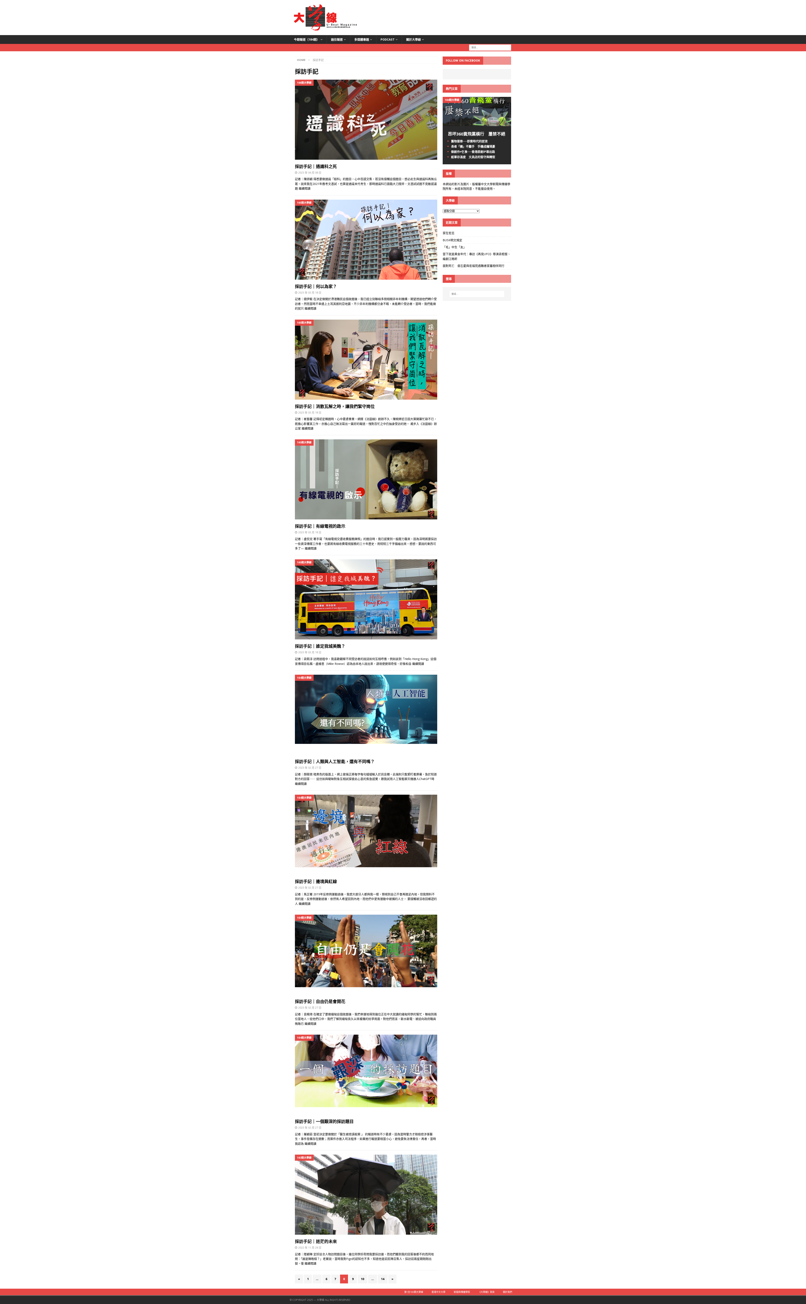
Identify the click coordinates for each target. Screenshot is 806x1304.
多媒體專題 (361, 39)
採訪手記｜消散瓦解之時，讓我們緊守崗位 (335, 406)
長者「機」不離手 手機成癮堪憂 (473, 146)
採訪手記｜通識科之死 (316, 166)
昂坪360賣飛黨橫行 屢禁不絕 (476, 134)
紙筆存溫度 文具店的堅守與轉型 (473, 157)
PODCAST (388, 39)
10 (362, 1279)
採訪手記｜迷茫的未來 (316, 1241)
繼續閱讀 (304, 188)
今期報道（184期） (306, 39)
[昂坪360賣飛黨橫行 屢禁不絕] (477, 123)
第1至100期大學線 (413, 1291)
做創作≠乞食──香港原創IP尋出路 (473, 152)
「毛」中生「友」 (454, 247)
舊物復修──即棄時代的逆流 (469, 141)
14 (382, 1279)
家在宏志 (448, 233)
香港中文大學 (438, 1291)
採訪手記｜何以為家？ (316, 286)
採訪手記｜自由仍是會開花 (320, 1001)
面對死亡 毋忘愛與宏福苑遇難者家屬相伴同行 (474, 266)
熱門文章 (452, 89)
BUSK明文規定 (452, 240)
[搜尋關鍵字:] (490, 47)
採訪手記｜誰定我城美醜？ (320, 646)
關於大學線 (413, 39)
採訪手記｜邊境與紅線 (316, 881)
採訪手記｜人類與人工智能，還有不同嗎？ (335, 761)
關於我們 (507, 1291)
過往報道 (337, 39)
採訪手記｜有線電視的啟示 (320, 526)
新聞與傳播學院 (462, 1291)
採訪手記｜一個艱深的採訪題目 (324, 1121)
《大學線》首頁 (486, 1291)
